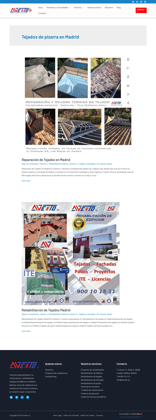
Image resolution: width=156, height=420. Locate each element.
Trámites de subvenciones (92, 390)
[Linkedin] (141, 1)
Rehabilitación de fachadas (92, 380)
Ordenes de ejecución (90, 393)
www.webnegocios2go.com (131, 417)
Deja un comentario (30, 164)
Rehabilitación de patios (91, 383)
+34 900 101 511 (123, 376)
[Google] (22, 397)
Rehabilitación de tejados (91, 376)
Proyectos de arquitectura (56, 373)
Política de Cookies (87, 415)
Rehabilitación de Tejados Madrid (46, 310)
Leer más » (26, 180)
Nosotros (49, 370)
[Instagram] (145, 1)
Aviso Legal (57, 415)
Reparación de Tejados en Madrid (46, 160)
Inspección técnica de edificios (93, 397)
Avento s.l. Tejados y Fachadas (82, 164)
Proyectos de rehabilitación (92, 370)
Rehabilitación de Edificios (92, 373)
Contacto (99, 415)
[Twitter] (137, 1)
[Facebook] (133, 1)
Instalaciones (51, 376)
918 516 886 (16, 1)
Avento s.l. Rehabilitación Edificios (54, 164)
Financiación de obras (90, 386)
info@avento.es (123, 380)
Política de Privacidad (71, 415)
